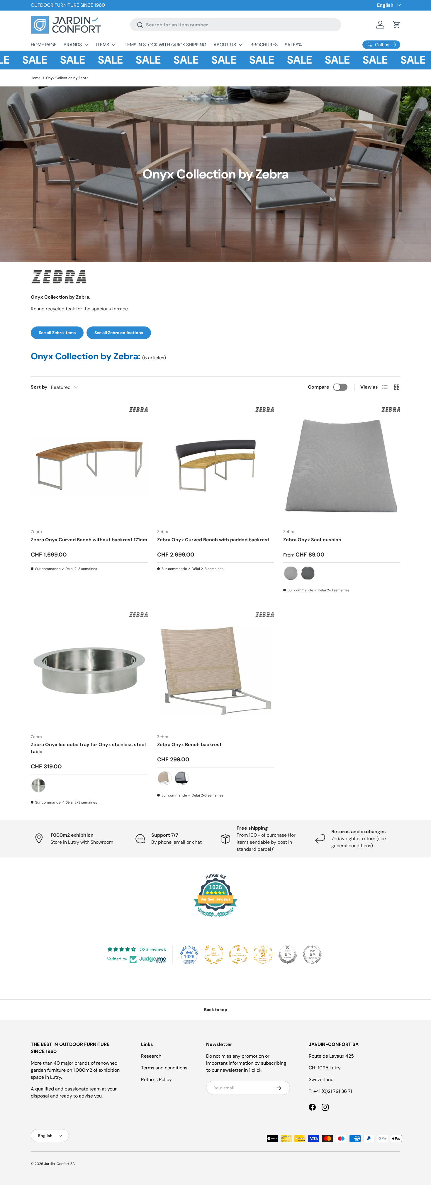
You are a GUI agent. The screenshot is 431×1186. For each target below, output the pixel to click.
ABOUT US (224, 45)
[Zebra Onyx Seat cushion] (341, 465)
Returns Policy (156, 1079)
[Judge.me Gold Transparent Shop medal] (238, 954)
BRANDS (73, 45)
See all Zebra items (57, 332)
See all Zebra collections (118, 332)
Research (151, 1056)
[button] (396, 24)
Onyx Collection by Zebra (67, 78)
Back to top (215, 1009)
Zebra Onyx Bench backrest (189, 744)
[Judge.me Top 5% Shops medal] (287, 954)
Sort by (39, 387)
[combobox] (235, 24)
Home (35, 78)
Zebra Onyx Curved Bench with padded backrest (213, 540)
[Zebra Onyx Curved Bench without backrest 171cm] (89, 465)
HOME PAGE (44, 45)
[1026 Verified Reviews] (215, 918)
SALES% (293, 45)
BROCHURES (264, 45)
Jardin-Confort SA (59, 1163)
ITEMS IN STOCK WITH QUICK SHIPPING (164, 45)
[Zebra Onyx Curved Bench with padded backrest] (215, 465)
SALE (16, 60)
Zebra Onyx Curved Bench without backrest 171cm (89, 540)
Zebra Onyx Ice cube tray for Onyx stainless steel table (88, 748)
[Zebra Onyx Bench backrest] (215, 670)
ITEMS (102, 45)
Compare (318, 387)
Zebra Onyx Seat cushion (312, 540)
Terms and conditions (164, 1068)
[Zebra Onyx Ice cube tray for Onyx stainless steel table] (89, 670)
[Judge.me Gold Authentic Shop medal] (213, 954)
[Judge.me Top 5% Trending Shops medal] (312, 954)
